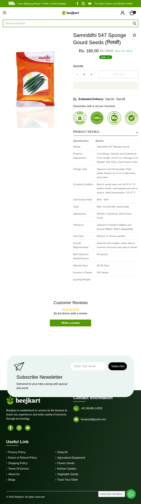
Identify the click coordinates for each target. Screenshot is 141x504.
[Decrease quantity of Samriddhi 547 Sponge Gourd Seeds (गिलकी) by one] (77, 74)
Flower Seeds (65, 463)
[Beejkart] (70, 13)
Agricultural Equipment (71, 457)
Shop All (62, 452)
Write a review (71, 322)
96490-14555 (125, 3)
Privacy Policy (17, 452)
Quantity (78, 66)
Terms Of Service (18, 468)
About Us (14, 474)
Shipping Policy (18, 463)
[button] (132, 12)
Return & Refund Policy (22, 457)
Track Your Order (67, 479)
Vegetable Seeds (67, 474)
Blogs (11, 479)
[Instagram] (83, 3)
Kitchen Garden (66, 468)
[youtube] (89, 3)
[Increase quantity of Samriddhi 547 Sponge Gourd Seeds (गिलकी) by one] (91, 74)
